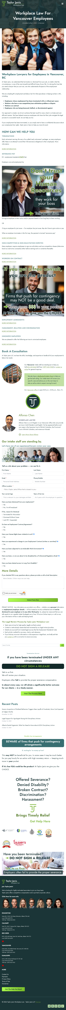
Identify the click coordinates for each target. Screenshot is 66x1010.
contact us (10, 637)
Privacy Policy (6, 979)
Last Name (37, 470)
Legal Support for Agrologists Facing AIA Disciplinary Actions (21, 719)
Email (3, 478)
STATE (21, 157)
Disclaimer (5, 984)
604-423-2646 (31, 367)
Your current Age (7, 494)
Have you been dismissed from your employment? (18, 502)
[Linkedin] (55, 1006)
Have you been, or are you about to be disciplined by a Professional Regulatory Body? (30, 556)
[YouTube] (49, 1006)
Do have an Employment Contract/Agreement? (17, 524)
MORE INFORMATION (9, 149)
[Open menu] (62, 3)
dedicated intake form (45, 376)
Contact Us (5, 974)
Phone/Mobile (38, 478)
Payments (5, 977)
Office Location (7, 486)
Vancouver (41, 23)
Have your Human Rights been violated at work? (17, 534)
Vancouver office (32, 390)
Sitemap (38, 1002)
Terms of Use (6, 981)
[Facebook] (52, 1006)
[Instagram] (59, 1006)
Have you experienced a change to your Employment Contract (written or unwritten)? (29, 541)
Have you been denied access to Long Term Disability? (19, 563)
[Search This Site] (62, 645)
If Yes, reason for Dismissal (10, 512)
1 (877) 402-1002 (47, 367)
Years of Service (39, 494)
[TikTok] (62, 1006)
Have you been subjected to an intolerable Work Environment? (22, 549)
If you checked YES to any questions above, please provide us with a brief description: (30, 575)
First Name (5, 470)
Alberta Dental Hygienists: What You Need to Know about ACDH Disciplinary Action (28, 725)
